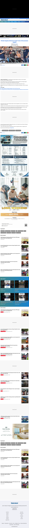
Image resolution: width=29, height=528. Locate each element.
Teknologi (19, 21)
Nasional (5, 21)
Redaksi (3, 523)
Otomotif (22, 518)
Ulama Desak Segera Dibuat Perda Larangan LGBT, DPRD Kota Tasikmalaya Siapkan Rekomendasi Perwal (21, 302)
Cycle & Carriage (3, 232)
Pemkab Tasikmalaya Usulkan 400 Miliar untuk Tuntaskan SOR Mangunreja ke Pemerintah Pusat (10, 254)
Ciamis (8, 38)
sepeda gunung (18, 130)
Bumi (25, 443)
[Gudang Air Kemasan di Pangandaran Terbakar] (7, 284)
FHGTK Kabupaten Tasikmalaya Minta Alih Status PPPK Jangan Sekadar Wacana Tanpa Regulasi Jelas (10, 238)
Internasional (21, 513)
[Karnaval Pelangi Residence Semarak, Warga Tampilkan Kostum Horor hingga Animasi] (24, 248)
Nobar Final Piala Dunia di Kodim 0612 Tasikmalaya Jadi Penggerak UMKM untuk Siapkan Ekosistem (7, 302)
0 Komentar (3, 65)
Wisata (22, 517)
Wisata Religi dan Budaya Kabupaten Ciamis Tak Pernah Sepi (11, 88)
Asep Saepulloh (8, 443)
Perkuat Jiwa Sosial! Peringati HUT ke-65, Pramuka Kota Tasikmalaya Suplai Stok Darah (9, 262)
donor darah (18, 232)
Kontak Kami (11, 523)
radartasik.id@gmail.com (14, 507)
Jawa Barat (2, 21)
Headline (2, 339)
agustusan (2, 443)
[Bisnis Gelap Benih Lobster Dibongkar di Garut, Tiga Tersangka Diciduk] (24, 391)
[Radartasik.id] (4, 20)
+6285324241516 (14, 509)
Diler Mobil (13, 232)
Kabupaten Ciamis (5, 130)
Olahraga (15, 21)
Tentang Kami (6, 523)
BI (16, 443)
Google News (12, 127)
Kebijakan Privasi (17, 523)
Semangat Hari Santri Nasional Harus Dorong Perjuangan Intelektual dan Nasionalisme (15, 89)
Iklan (14, 523)
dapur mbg (9, 232)
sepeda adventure (11, 130)
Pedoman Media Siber (23, 523)
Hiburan (12, 21)
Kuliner (22, 514)
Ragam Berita (23, 21)
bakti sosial (13, 443)
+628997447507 (14, 508)
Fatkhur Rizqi (16, 43)
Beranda (2, 38)
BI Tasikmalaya (20, 443)
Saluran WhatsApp (16, 524)
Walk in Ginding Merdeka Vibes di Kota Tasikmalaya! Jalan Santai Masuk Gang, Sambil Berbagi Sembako (10, 270)
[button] (23, 21)
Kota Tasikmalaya (3, 331)
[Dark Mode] (26, 19)
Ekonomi (9, 21)
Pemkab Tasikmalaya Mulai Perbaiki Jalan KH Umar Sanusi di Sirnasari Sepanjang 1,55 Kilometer (21, 289)
